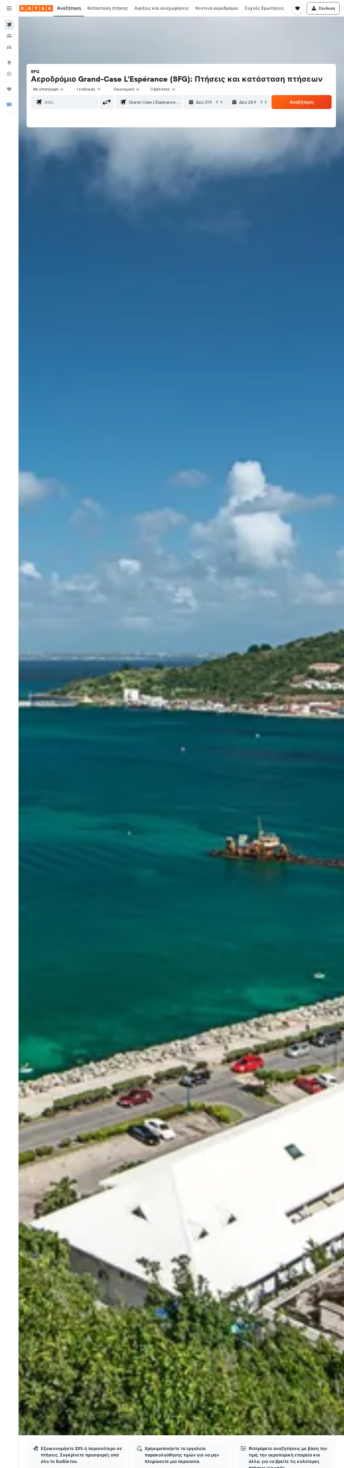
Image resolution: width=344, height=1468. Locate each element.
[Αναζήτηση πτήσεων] (9, 24)
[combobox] (48, 89)
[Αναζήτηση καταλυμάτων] (9, 36)
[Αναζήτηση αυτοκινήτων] (9, 47)
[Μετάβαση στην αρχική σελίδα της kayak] (36, 8)
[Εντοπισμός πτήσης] (9, 73)
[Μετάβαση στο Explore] (9, 62)
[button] (9, 8)
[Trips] (9, 89)
